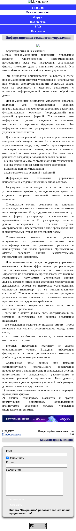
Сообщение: (14, 470)
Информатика (11, 434)
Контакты (38, 31)
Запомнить (16, 458)
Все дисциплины (37, 12)
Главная (38, 7)
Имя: (9, 451)
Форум (38, 17)
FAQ (38, 26)
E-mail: (10, 462)
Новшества (38, 21)
